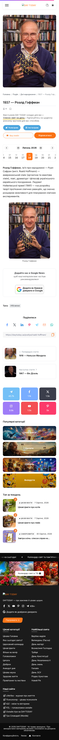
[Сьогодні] (18, 148)
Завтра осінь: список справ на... (34, 538)
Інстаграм (33, 127)
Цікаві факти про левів (29, 522)
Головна (6, 94)
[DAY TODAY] (29, 5)
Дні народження (28, 94)
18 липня (16, 306)
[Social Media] (11, 393)
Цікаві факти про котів (29, 507)
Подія (15, 94)
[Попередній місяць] (6, 148)
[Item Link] (29, 433)
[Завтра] (41, 148)
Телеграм (13, 127)
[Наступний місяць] (52, 148)
